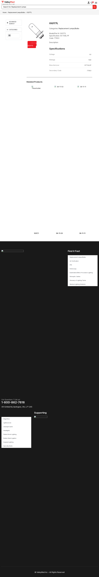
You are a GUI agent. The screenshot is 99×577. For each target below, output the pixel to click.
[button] (88, 3)
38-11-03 (59, 233)
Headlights (6, 430)
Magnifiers (6, 419)
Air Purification (74, 261)
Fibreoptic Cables (75, 276)
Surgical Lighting (8, 442)
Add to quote (32, 44)
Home (4, 12)
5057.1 (36, 233)
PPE (71, 265)
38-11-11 (82, 233)
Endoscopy (73, 269)
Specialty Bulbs (8, 446)
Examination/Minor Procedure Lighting (81, 272)
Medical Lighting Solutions (77, 284)
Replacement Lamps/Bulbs (16, 12)
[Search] (94, 7)
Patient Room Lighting (9, 434)
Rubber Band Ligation (9, 438)
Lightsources (7, 422)
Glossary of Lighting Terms (78, 280)
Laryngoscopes (8, 426)
